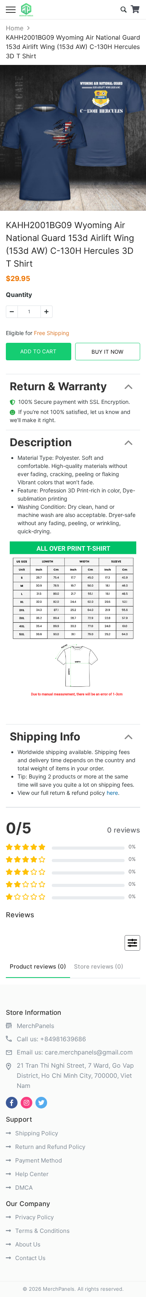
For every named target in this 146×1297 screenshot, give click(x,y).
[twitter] (41, 1102)
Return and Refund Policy (49, 1146)
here (112, 792)
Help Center (31, 1174)
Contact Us (30, 1258)
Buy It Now (107, 352)
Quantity (19, 295)
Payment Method (38, 1160)
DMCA (23, 1187)
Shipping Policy (36, 1133)
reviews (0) (38, 966)
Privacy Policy (34, 1217)
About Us (27, 1244)
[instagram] (26, 1102)
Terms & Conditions (42, 1230)
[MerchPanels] (26, 9)
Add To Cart (38, 351)
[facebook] (12, 1102)
